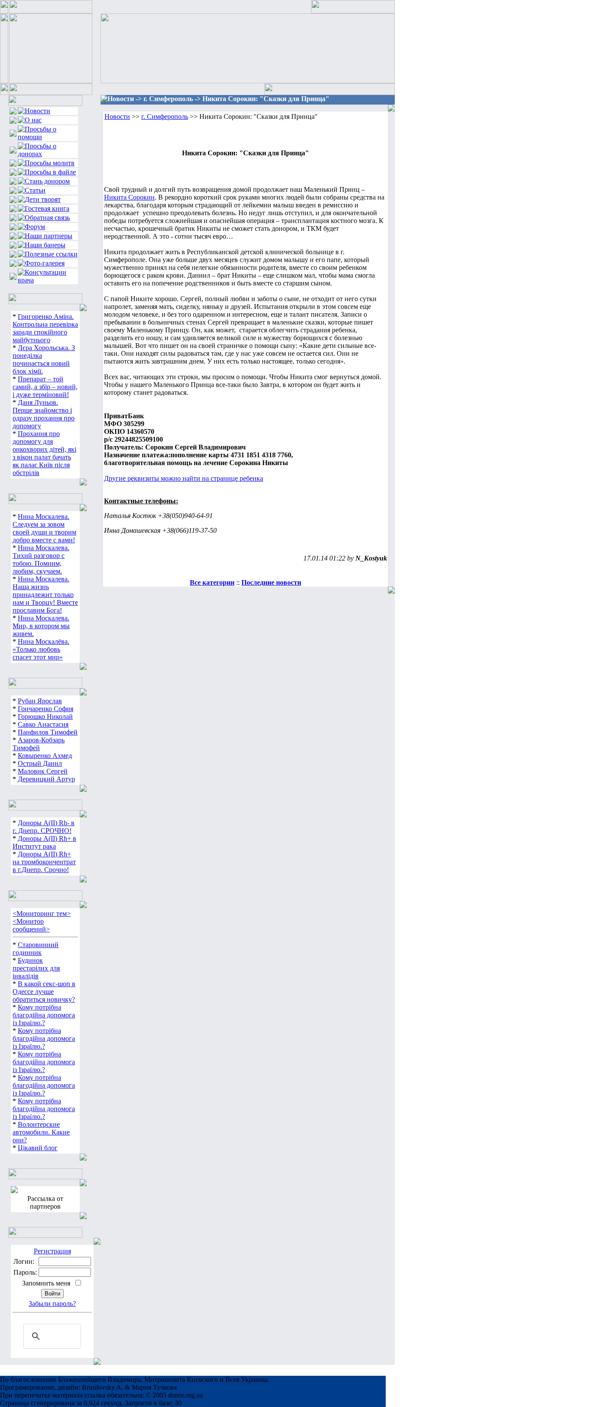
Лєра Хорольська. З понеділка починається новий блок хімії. (44, 359)
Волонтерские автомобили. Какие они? (41, 1132)
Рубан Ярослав (40, 701)
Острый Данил (40, 763)
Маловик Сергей (43, 771)
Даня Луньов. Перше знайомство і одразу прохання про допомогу (44, 414)
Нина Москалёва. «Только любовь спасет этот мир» (41, 649)
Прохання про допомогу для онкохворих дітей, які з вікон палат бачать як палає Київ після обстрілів (44, 453)
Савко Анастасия (43, 724)
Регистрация (52, 1251)
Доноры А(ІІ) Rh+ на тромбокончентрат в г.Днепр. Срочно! (44, 861)
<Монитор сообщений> (31, 925)
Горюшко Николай (45, 716)
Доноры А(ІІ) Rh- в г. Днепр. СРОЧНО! (44, 826)
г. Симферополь (164, 116)
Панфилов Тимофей (48, 732)
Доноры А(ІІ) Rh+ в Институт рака (44, 842)
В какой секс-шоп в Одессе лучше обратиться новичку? (44, 991)
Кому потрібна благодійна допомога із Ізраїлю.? (44, 1015)
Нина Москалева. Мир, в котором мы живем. (41, 625)
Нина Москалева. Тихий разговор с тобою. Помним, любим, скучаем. (41, 559)
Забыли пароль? (52, 1303)
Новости (117, 116)
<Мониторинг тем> (42, 913)
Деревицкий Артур (46, 779)
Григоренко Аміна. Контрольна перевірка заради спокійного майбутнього (45, 328)
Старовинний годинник (36, 948)
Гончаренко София (45, 708)
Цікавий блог (38, 1147)
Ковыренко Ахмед (45, 755)
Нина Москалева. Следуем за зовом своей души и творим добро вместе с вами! (44, 528)
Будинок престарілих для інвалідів (36, 968)
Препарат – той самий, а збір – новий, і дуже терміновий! (45, 386)
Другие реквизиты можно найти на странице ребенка (183, 478)
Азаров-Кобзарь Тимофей (39, 743)
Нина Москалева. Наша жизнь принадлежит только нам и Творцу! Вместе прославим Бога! (45, 594)
